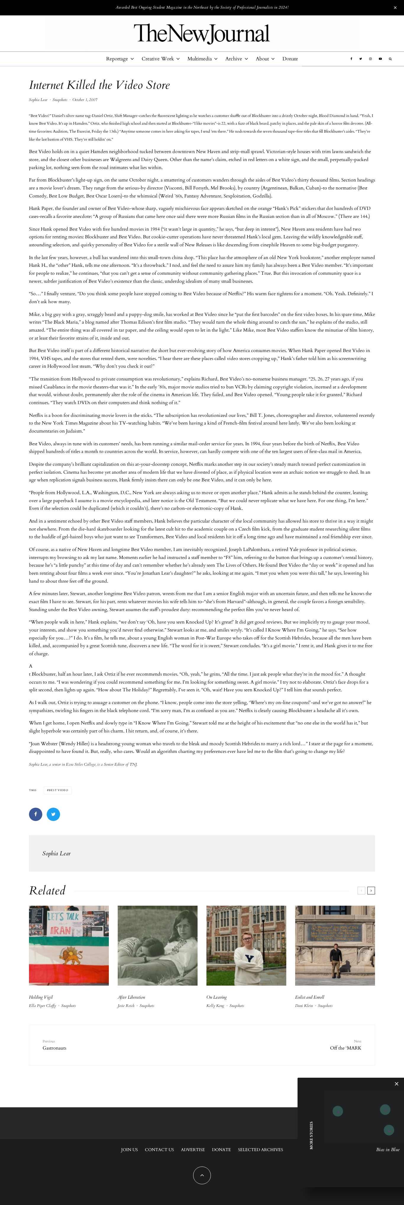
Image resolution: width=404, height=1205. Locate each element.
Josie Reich (126, 1005)
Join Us (129, 1150)
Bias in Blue (388, 1149)
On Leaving (216, 997)
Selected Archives (260, 1150)
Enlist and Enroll (309, 997)
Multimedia (200, 58)
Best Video (58, 790)
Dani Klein (304, 1005)
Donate (290, 58)
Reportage (117, 58)
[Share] (35, 814)
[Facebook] (351, 59)
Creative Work (158, 58)
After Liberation (131, 997)
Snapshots (60, 99)
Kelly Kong (215, 1005)
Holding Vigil (41, 997)
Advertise (193, 1150)
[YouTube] (380, 59)
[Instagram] (370, 59)
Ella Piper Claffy (42, 1005)
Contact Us (159, 1150)
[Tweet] (53, 814)
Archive (233, 58)
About (262, 58)
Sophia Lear (38, 99)
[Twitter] (361, 59)
